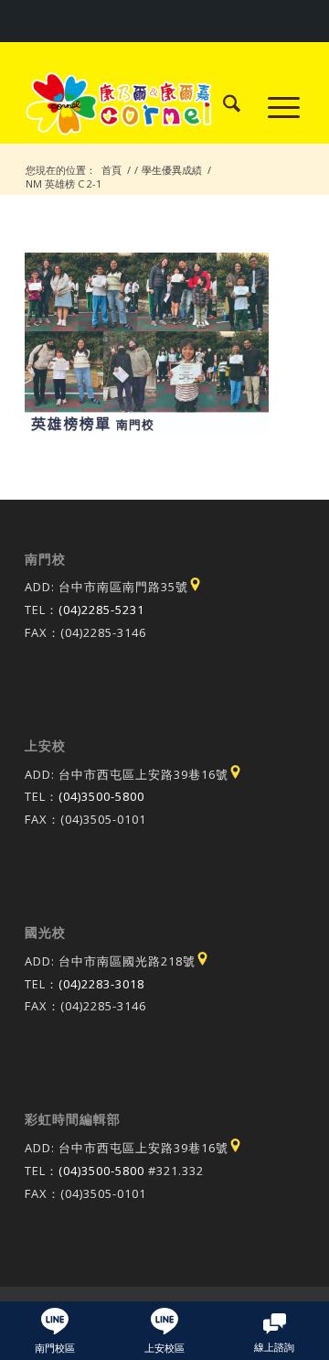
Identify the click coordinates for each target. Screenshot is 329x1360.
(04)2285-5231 (101, 609)
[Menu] (274, 106)
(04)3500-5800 (101, 796)
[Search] (222, 106)
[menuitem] (222, 106)
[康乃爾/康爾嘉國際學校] (137, 106)
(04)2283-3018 (101, 984)
